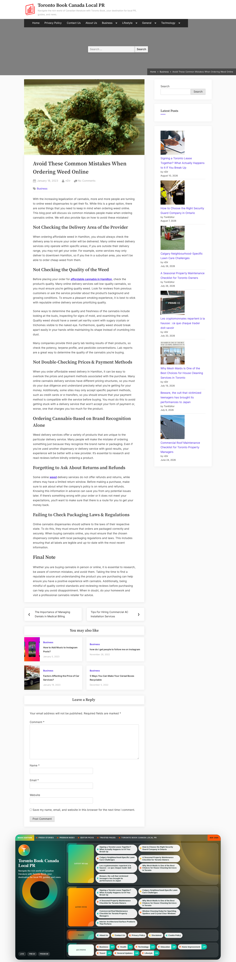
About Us (91, 22)
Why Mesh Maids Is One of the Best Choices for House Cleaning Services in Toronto (182, 373)
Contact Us (74, 22)
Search (165, 86)
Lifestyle (127, 22)
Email (34, 780)
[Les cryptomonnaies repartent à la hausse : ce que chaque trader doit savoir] (173, 303)
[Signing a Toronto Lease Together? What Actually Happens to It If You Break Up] (173, 143)
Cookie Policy (174, 935)
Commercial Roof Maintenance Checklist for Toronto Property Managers (180, 447)
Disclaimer (157, 935)
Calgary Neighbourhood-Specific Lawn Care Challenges (117, 858)
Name (35, 765)
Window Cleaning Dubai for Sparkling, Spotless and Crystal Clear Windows (159, 912)
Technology (168, 22)
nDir (68, 180)
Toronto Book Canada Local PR (71, 5)
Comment (37, 722)
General (146, 22)
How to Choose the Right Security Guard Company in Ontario (157, 848)
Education (165, 947)
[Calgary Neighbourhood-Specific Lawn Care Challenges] (173, 238)
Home (35, 22)
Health (123, 947)
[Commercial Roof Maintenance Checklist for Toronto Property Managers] (173, 428)
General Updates (125, 953)
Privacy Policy (53, 22)
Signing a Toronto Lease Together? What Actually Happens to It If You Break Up (183, 163)
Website (35, 795)
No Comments (86, 181)
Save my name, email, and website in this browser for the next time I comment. (84, 809)
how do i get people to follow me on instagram (115, 649)
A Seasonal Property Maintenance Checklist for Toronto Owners (158, 858)
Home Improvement (191, 947)
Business (107, 22)
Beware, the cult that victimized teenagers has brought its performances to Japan (181, 397)
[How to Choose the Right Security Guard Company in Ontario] (173, 193)
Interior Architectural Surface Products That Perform (117, 923)
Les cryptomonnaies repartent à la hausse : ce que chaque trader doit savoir (183, 323)
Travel (102, 953)
